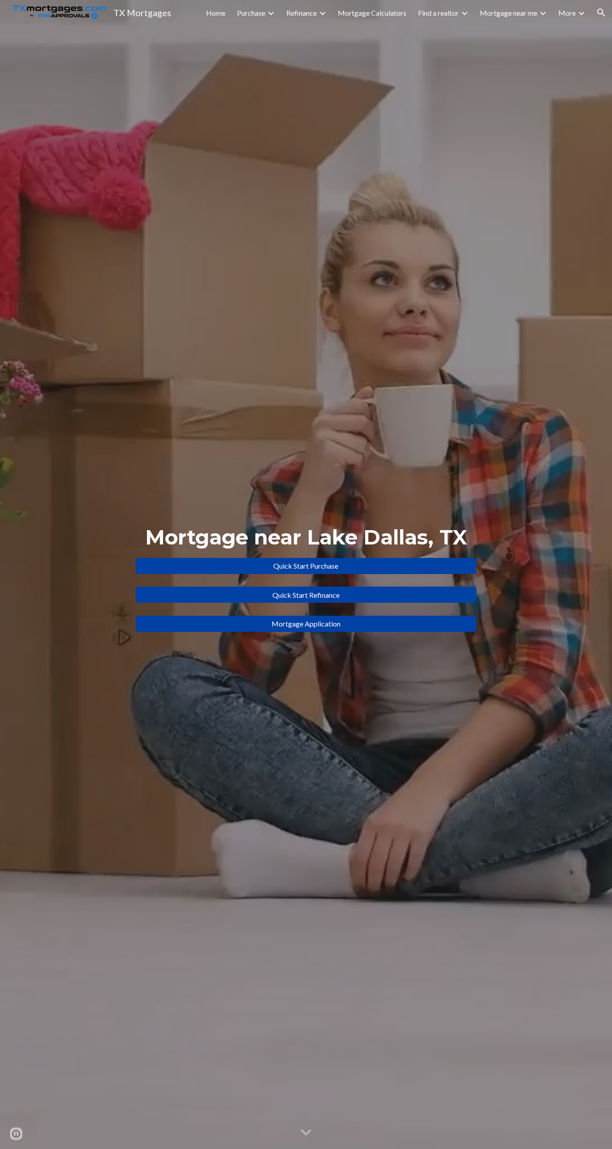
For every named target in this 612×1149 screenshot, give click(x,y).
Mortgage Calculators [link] (372, 13)
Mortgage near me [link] (508, 13)
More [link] (567, 13)
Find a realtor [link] (438, 13)
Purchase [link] (251, 13)
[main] (306, 537)
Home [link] (215, 13)
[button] (601, 12)
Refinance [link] (301, 13)
